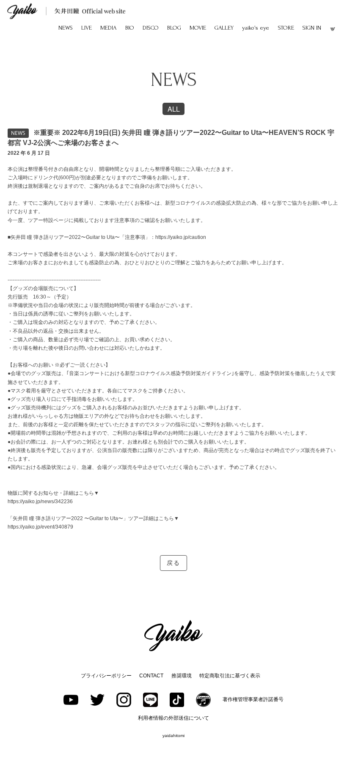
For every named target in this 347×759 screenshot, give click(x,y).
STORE (286, 28)
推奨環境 (181, 675)
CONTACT (151, 675)
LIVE (86, 28)
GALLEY (224, 28)
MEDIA (108, 28)
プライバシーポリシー (106, 675)
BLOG (174, 28)
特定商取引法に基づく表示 (229, 675)
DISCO (151, 28)
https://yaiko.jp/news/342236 (40, 501)
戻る (173, 563)
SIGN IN (312, 28)
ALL (174, 109)
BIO (129, 28)
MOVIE (198, 28)
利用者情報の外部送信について (173, 718)
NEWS (65, 28)
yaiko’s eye (255, 28)
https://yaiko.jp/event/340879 (40, 527)
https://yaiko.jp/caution (180, 237)
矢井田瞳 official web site (66, 11)
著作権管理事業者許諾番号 (253, 699)
